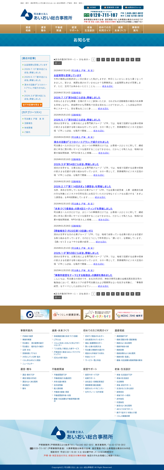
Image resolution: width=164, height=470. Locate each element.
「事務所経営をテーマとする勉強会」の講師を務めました (83, 275)
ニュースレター (28, 364)
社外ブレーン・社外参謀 (94, 392)
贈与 (24, 388)
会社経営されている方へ (94, 339)
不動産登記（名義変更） (63, 378)
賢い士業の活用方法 (93, 346)
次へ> (58, 63)
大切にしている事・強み (31, 357)
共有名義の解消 (60, 382)
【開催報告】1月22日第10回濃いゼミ (73, 231)
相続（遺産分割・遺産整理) (127, 339)
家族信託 (120, 392)
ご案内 (27, 132)
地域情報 (28, 128)
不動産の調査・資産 (61, 392)
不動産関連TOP (60, 375)
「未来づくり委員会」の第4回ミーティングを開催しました (83, 208)
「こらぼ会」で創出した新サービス (66, 348)
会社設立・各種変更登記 (94, 382)
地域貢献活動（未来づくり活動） (66, 336)
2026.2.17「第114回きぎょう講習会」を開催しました (82, 186)
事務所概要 (26, 339)
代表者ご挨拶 (27, 336)
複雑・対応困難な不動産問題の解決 (67, 400)
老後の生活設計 (123, 378)
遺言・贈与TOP (28, 375)
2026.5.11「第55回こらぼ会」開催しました (77, 120)
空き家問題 (58, 385)
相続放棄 (120, 350)
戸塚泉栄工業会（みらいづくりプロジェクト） (67, 353)
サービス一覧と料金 (93, 360)
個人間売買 (58, 388)
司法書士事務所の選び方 (95, 350)
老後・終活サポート (124, 385)
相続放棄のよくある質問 (126, 353)
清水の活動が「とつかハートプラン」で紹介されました (81, 142)
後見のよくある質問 (124, 406)
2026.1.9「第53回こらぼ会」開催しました (76, 253)
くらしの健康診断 (123, 416)
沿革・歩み (26, 350)
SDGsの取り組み (60, 358)
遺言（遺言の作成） (29, 378)
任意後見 (120, 402)
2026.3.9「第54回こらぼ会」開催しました (76, 164)
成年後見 (120, 399)
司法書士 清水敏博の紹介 (33, 343)
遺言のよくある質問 (30, 382)
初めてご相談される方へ (94, 336)
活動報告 (76, 93)
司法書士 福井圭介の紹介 (33, 346)
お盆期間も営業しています (67, 75)
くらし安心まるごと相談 (31, 360)
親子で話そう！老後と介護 (127, 412)
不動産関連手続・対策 (62, 395)
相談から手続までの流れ (94, 353)
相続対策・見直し (123, 357)
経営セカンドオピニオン (94, 388)
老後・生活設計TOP (124, 375)
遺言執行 (26, 385)
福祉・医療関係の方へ (93, 343)
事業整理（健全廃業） (93, 385)
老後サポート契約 (123, 395)
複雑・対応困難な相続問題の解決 (129, 360)
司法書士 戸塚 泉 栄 (82, 70)
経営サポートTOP (92, 375)
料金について (90, 357)
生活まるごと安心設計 (125, 388)
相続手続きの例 (123, 346)
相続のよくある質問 (124, 343)
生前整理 (120, 382)
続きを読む (107, 86)
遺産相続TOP (122, 336)
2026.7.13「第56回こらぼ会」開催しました (77, 97)
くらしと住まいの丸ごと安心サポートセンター (67, 344)
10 (138, 59)
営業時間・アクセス (29, 353)
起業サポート (90, 378)
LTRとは (57, 339)
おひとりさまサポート (125, 409)
